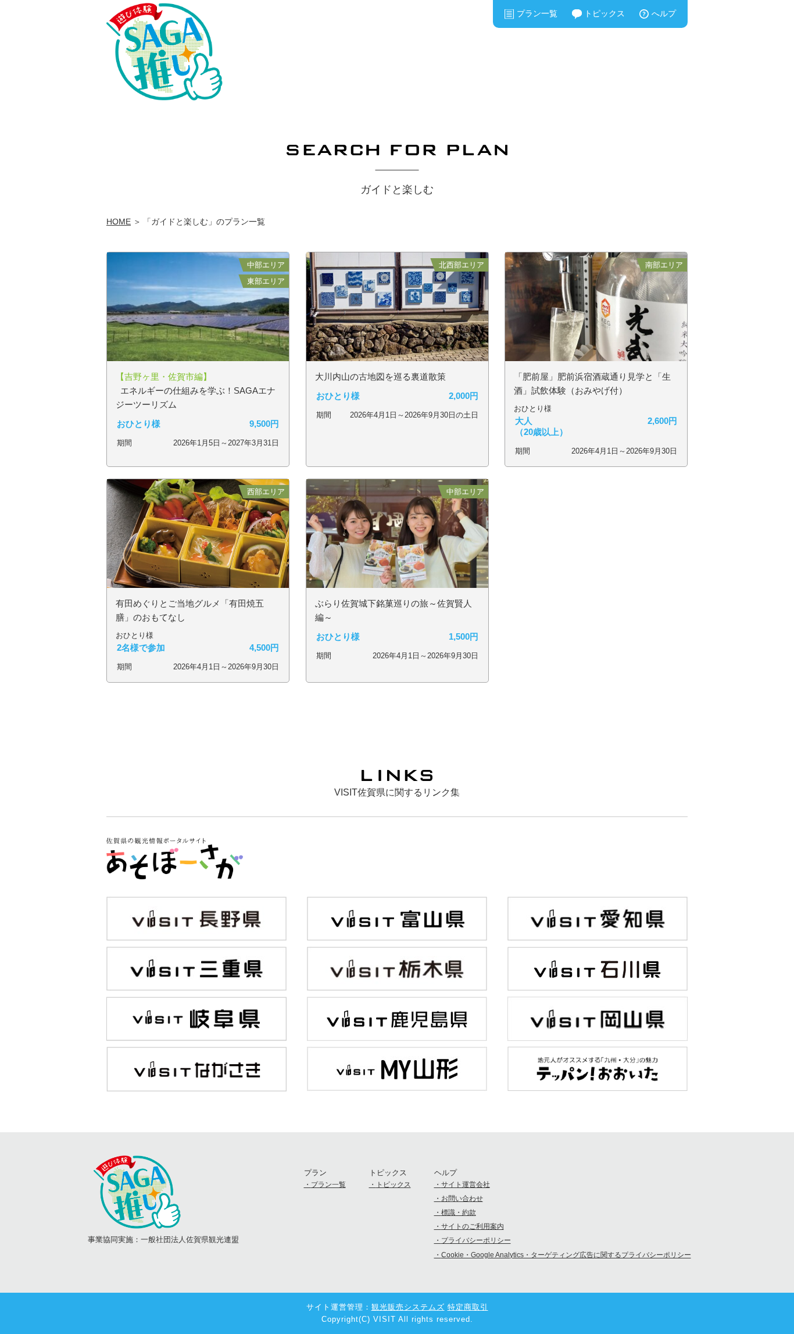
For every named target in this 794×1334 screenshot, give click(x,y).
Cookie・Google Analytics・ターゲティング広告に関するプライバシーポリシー (566, 1255)
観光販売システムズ (408, 1307)
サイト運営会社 (465, 1184)
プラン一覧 (537, 13)
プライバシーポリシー (476, 1240)
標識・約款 (458, 1212)
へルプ (664, 13)
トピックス (604, 13)
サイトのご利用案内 (472, 1226)
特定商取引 (468, 1307)
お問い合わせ (462, 1198)
